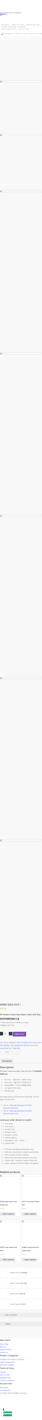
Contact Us (4, 1352)
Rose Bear (34, 1045)
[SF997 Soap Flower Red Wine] (10, 1231)
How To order (5, 1375)
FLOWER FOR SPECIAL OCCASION (12, 1359)
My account (4, 1387)
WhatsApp (8, 1412)
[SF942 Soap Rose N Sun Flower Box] (10, 1186)
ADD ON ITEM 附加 (7, 1365)
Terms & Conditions (7, 1380)
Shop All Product (6, 1350)
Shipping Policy (5, 1378)
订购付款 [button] (8, 1324)
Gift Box (27, 1045)
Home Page (4, 1344)
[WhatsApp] (4, 1412)
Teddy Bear (16, 1048)
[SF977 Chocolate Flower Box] (32, 1186)
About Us (3, 1347)
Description (7, 1061)
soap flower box (5, 1048)
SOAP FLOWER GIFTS (24, 1043)
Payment (3, 1372)
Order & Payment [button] (11, 1315)
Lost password (5, 1390)
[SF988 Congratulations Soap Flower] (32, 1231)
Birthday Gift (18, 1045)
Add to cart (19, 1034)
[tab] (7, 1061)
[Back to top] (21, 1406)
